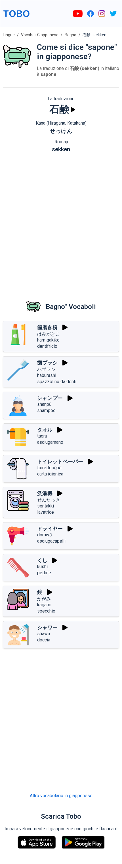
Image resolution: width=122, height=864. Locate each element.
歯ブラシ (47, 363)
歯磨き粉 (47, 327)
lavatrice (45, 512)
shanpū (44, 404)
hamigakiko (48, 340)
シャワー (47, 627)
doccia (43, 640)
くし (42, 560)
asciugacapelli (51, 541)
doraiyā (44, 534)
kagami (44, 604)
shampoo (46, 410)
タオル (44, 430)
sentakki (45, 506)
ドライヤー (50, 529)
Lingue (9, 35)
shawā (43, 633)
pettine (44, 572)
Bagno (70, 35)
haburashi (46, 375)
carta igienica (50, 474)
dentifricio (47, 346)
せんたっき (48, 500)
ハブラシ (46, 369)
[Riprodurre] (73, 109)
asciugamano (50, 442)
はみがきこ (48, 334)
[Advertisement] (61, 222)
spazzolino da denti (56, 381)
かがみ (44, 598)
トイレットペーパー (60, 461)
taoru (42, 436)
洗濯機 (44, 493)
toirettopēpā (49, 467)
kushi (42, 566)
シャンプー (50, 398)
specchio (46, 611)
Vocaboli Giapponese (39, 35)
